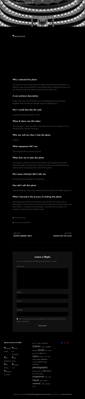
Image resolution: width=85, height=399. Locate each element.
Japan (44, 353)
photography (40, 367)
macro (48, 356)
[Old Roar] (15, 360)
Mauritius (44, 359)
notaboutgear (35, 364)
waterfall (36, 383)
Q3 (44, 371)
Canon (36, 346)
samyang (41, 373)
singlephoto (26, 222)
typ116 (41, 380)
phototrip (34, 371)
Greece (37, 353)
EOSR (41, 350)
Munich (20, 222)
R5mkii (48, 371)
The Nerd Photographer (18, 3)
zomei (33, 386)
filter (46, 350)
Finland (49, 350)
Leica (16, 222)
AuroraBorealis (44, 343)
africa (33, 343)
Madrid (38, 359)
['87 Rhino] (7, 366)
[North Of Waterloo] (15, 351)
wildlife (42, 383)
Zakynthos (47, 383)
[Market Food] (7, 350)
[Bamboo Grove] (7, 373)
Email (19, 301)
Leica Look (41, 356)
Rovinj (33, 373)
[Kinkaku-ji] (15, 366)
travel (35, 380)
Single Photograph (20, 217)
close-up (43, 346)
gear (33, 353)
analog (39, 343)
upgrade (45, 380)
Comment (21, 266)
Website (20, 310)
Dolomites (34, 350)
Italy (41, 353)
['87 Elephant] (7, 360)
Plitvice (39, 371)
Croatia (48, 346)
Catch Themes (67, 394)
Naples (45, 362)
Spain (46, 376)
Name (19, 292)
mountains (34, 362)
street (49, 376)
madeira (34, 359)
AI (36, 343)
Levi (45, 356)
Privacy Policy (46, 394)
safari (37, 373)
